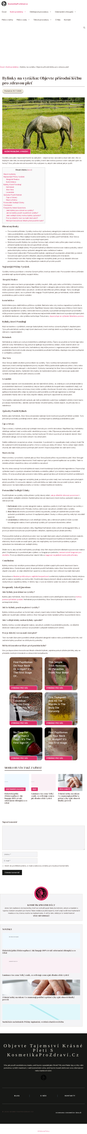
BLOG (17, 1096)
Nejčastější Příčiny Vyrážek (14, 177)
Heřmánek (10, 187)
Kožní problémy (16, 12)
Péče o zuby (22, 20)
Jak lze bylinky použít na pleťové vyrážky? (22, 213)
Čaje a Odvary (11, 197)
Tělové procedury (41, 20)
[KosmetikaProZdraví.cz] (4, 4)
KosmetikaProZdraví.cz (18, 4)
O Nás (57, 20)
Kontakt (67, 20)
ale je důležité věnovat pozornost (65, 495)
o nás (43, 1096)
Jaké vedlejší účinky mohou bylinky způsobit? (23, 215)
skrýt (29, 170)
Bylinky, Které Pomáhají (12, 184)
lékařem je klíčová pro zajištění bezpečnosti (31, 576)
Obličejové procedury (39, 12)
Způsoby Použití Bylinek (13, 195)
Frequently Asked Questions (15, 208)
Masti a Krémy (11, 200)
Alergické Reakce (12, 179)
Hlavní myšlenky (10, 174)
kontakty (70, 1096)
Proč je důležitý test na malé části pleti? (22, 218)
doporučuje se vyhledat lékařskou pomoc (67, 316)
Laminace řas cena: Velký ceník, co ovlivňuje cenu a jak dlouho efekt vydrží (42, 796)
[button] (84, 28)
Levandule (10, 192)
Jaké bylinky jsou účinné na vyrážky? (20, 210)
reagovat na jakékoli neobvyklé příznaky (61, 555)
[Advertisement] (43, 49)
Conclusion (8, 205)
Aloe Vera (10, 190)
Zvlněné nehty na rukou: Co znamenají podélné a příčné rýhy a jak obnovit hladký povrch (69, 797)
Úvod (4, 12)
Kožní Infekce (11, 182)
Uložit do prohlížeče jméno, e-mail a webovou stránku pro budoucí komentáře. (37, 866)
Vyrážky (24, 151)
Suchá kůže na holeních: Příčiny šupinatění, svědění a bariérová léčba (33, 1022)
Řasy (34, 789)
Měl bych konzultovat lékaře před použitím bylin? (25, 221)
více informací (41, 916)
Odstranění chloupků (64, 12)
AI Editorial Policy (43, 1131)
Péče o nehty (7, 20)
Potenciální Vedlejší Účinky (14, 202)
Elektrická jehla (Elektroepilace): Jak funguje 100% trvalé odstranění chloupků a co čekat (16, 798)
